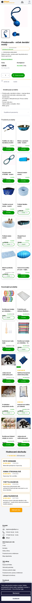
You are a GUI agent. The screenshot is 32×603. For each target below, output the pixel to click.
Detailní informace (6, 59)
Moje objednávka (7, 556)
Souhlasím (16, 598)
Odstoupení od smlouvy (9, 575)
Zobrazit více (16, 510)
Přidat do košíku (19, 75)
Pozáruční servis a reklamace (10, 553)
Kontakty (5, 548)
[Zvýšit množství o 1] (8, 75)
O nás (4, 545)
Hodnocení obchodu (16, 452)
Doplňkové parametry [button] (11, 112)
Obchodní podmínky (8, 567)
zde (22, 589)
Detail (23, 212)
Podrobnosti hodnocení (7, 49)
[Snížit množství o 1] (2, 75)
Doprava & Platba (7, 564)
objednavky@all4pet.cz (12, 529)
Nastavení (16, 593)
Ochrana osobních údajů (9, 570)
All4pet (8, 538)
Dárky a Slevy (6, 550)
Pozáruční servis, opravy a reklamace (13, 572)
